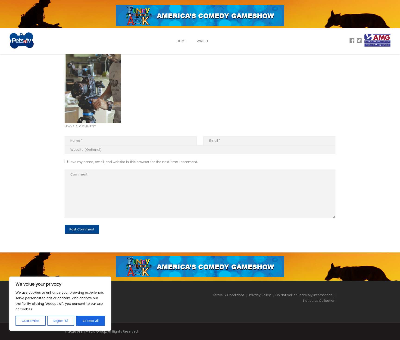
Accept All (90, 320)
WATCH (202, 41)
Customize (30, 320)
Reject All (60, 320)
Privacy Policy (260, 295)
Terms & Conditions (228, 295)
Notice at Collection (319, 300)
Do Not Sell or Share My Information (304, 295)
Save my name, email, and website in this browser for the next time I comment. (133, 162)
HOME (181, 41)
